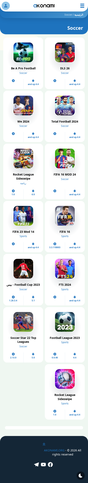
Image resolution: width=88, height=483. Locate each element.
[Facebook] (51, 465)
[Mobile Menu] (82, 6)
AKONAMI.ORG (54, 450)
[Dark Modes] (81, 476)
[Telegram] (37, 465)
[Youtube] (44, 465)
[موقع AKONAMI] (44, 6)
